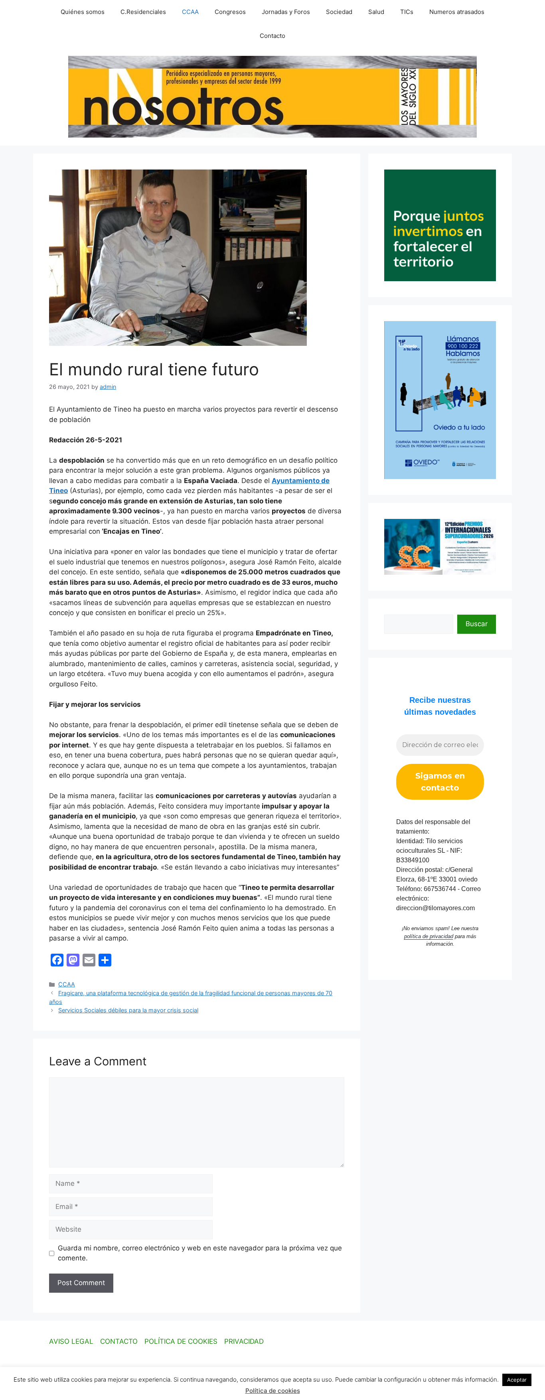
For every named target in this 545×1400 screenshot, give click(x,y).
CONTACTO (119, 1341)
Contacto (272, 35)
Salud (376, 12)
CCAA (190, 12)
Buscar (477, 624)
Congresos (230, 12)
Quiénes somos (83, 12)
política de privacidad (428, 936)
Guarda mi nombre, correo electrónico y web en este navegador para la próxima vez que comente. (200, 1253)
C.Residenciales (143, 12)
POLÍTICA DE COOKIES (180, 1341)
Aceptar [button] (517, 1379)
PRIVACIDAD (244, 1341)
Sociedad (339, 12)
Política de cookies (272, 1390)
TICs (406, 12)
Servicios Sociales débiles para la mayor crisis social (128, 1010)
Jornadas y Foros (286, 12)
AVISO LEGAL (71, 1341)
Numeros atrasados (456, 12)
